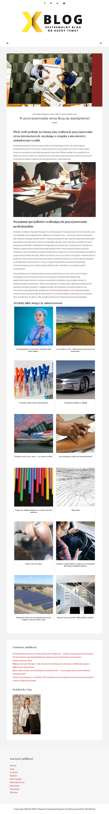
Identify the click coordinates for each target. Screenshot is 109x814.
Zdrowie (14, 792)
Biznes (54, 123)
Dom (12, 769)
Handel (13, 775)
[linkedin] (57, 2)
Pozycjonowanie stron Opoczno (68, 290)
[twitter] (51, 2)
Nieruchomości (17, 782)
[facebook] (44, 2)
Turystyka (14, 789)
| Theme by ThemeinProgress (50, 809)
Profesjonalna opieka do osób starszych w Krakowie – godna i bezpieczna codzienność (53, 653)
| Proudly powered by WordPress (79, 809)
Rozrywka (14, 786)
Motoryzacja (15, 779)
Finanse (14, 772)
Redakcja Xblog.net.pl (51, 114)
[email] (64, 2)
